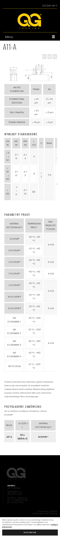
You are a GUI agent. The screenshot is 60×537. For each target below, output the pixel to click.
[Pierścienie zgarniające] (49, 56)
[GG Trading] (30, 21)
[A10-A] (44, 56)
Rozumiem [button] (30, 532)
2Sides (53, 511)
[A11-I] (55, 56)
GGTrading (51, 513)
